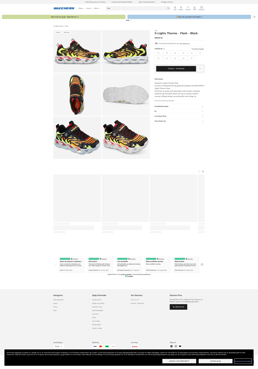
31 (192, 53)
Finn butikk (96, 321)
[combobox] (138, 8)
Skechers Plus (97, 307)
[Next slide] (254, 16)
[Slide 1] (126, 20)
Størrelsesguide (97, 310)
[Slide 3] (129, 20)
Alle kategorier (58, 300)
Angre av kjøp (97, 328)
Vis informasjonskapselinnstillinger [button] (243, 361)
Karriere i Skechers (137, 303)
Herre (89, 8)
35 (175, 58)
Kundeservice (97, 300)
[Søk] (168, 8)
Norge (57, 346)
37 (192, 58)
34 (167, 58)
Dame (81, 8)
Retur (94, 317)
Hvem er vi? (135, 300)
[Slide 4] (131, 20)
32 (200, 53)
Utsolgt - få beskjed (176, 69)
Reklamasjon (96, 325)
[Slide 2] (128, 20)
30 (183, 53)
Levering (95, 314)
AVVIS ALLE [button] (215, 361)
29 (175, 53)
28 (167, 53)
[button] (201, 8)
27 (158, 53)
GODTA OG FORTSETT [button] (179, 361)
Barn (96, 8)
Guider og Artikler (98, 303)
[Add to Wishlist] (200, 69)
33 (158, 58)
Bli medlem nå (184, 43)
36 (183, 58)
